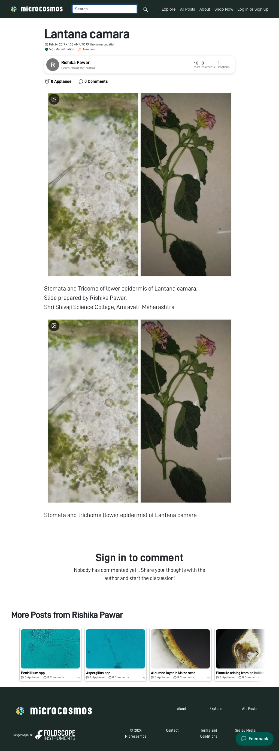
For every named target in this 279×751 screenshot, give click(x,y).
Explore (169, 9)
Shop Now (223, 9)
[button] (50, 655)
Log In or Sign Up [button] (253, 9)
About (204, 9)
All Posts (187, 9)
